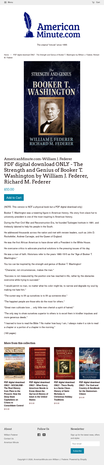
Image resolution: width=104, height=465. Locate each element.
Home (6, 54)
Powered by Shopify (78, 459)
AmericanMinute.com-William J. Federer (51, 459)
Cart (98, 2)
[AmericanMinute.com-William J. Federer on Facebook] (38, 435)
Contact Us (9, 438)
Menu (10, 2)
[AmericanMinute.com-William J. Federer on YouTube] (44, 435)
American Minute (11, 442)
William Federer (11, 434)
